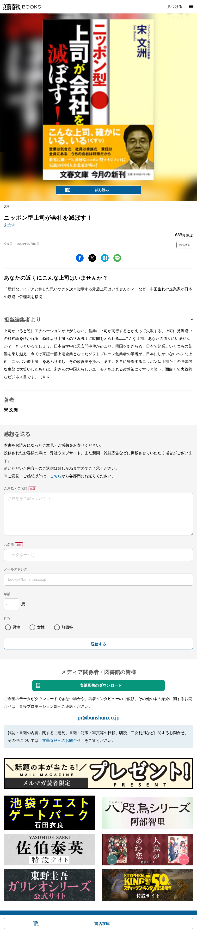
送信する (98, 644)
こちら (56, 476)
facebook (80, 258)
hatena (105, 258)
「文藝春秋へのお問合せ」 (61, 741)
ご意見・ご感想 (15, 488)
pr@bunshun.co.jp (99, 717)
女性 (41, 627)
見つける (174, 7)
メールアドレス (15, 569)
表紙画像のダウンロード (101, 685)
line (117, 258)
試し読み (102, 190)
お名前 (9, 544)
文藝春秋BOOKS (21, 7)
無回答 (67, 627)
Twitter (92, 258)
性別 (7, 619)
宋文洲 (9, 225)
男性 (16, 627)
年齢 (7, 594)
